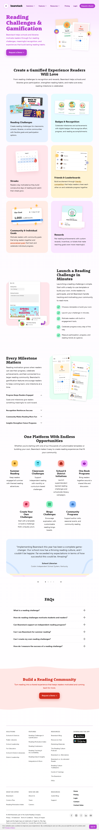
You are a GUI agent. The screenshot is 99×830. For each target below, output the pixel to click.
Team (30, 800)
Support (54, 800)
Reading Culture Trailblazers (56, 767)
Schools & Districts (12, 735)
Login (75, 798)
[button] (24, 395)
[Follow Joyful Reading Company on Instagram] (76, 815)
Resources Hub (56, 740)
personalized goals (17, 243)
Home (75, 791)
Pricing (76, 795)
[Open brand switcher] (6, 6)
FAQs (53, 781)
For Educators (11, 748)
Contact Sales (78, 805)
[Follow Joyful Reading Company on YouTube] (91, 815)
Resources (54, 6)
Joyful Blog (55, 796)
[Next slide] (61, 582)
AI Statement (16, 817)
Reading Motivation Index (37, 742)
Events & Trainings (57, 772)
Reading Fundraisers (36, 746)
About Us (32, 796)
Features (42, 6)
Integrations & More (35, 761)
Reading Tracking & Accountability (35, 751)
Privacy (8, 817)
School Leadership (12, 744)
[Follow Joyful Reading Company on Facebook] (71, 815)
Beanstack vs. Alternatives (60, 755)
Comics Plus (10, 800)
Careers (31, 804)
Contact (76, 802)
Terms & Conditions (27, 817)
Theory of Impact (39, 817)
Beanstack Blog (56, 735)
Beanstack (9, 796)
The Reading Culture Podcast (58, 749)
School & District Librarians (15, 753)
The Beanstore (56, 776)
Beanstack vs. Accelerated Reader (60, 760)
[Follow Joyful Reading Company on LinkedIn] (86, 815)
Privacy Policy (10, 828)
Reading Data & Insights (37, 757)
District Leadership (12, 757)
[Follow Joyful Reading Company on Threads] (81, 815)
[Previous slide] (38, 582)
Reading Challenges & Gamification (36, 736)
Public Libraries (11, 740)
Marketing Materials (58, 744)
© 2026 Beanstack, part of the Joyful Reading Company (23, 815)
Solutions (29, 6)
